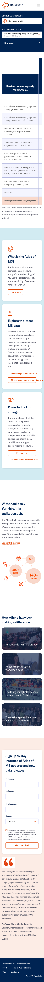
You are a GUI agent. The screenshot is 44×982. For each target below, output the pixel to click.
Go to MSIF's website (34, 976)
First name (10, 779)
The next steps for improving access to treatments (21, 718)
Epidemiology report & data (23, 373)
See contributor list (11, 542)
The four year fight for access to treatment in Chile (22, 693)
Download (8, 43)
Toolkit (4, 968)
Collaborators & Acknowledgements (16, 964)
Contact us (15, 972)
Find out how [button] (22, 453)
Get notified (22, 845)
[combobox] (22, 821)
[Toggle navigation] (38, 5)
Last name (10, 791)
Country (9, 816)
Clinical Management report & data (23, 380)
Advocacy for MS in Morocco (22, 644)
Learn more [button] (16, 292)
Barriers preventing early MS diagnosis (21, 34)
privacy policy (18, 837)
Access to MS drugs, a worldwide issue (18, 668)
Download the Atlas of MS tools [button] (23, 459)
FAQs (4, 972)
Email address (11, 804)
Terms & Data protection (21, 968)
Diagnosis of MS (15, 21)
